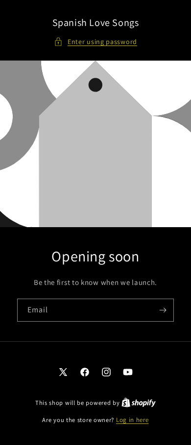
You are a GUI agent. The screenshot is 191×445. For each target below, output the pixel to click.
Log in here (132, 420)
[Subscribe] (162, 310)
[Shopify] (138, 402)
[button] (95, 42)
